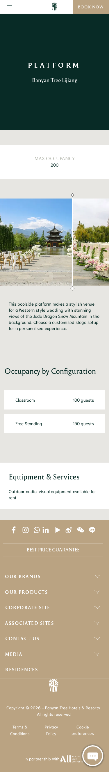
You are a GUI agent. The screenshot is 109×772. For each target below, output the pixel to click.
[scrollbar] (71, 242)
